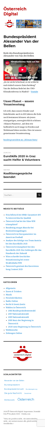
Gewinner (27, 393)
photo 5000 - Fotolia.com (20, 414)
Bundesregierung (31, 389)
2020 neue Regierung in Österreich (24, 327)
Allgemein (10, 288)
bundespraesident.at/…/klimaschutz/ (20, 140)
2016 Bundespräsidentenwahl (22, 311)
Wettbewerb (9, 400)
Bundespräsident (12, 385)
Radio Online (12, 301)
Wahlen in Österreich (16, 307)
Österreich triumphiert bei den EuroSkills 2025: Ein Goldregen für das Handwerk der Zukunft (23, 250)
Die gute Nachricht (13, 393)
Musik (9, 295)
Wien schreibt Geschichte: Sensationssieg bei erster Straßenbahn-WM (18, 259)
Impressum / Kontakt (32, 412)
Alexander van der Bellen (14, 381)
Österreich (26, 399)
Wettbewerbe (12, 330)
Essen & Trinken (13, 291)
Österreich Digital (14, 11)
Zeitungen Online (14, 333)
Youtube (34, 92)
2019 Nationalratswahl (18, 317)
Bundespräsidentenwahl (14, 389)
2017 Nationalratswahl (18, 314)
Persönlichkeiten (14, 298)
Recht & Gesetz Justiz (15, 304)
